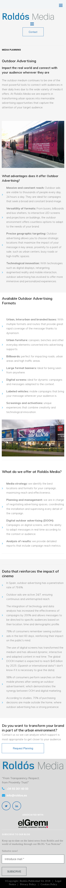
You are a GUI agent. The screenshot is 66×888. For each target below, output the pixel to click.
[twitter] (6, 805)
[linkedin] (16, 805)
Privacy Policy (28, 884)
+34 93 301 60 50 (17, 789)
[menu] (60, 5)
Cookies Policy (49, 884)
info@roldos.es (17, 795)
